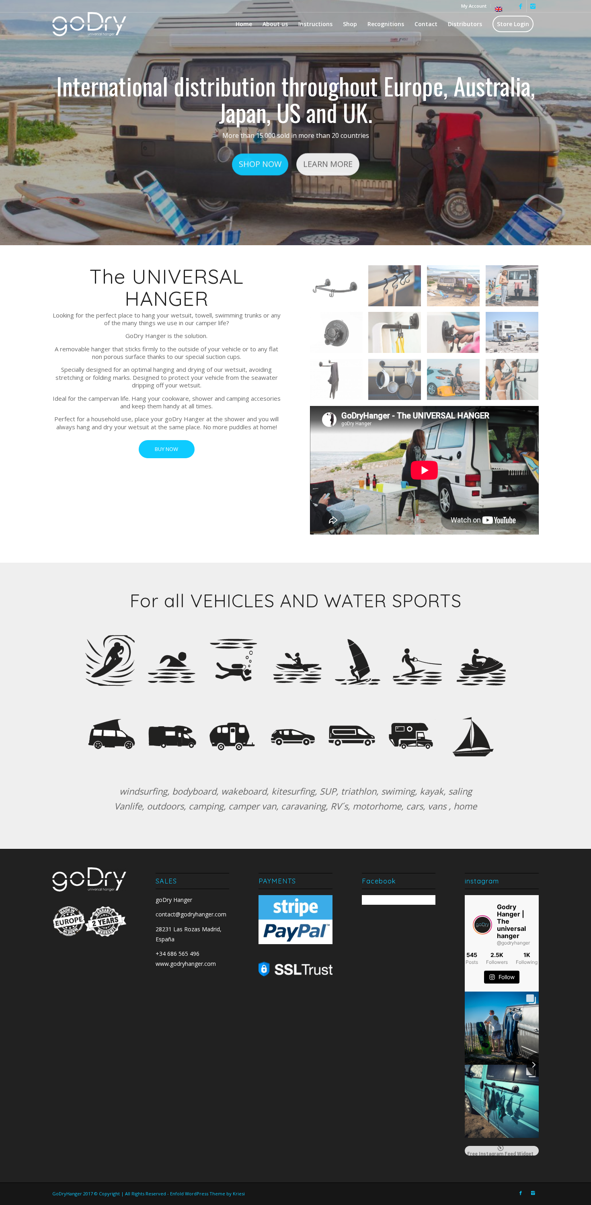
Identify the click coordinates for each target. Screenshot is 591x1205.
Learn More (328, 164)
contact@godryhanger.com (191, 914)
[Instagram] (533, 6)
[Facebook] (520, 6)
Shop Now (260, 164)
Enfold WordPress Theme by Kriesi (207, 1194)
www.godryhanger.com (186, 963)
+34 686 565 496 (177, 953)
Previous (18, 123)
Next (573, 123)
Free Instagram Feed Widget (500, 1153)
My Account (473, 6)
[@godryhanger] (482, 925)
